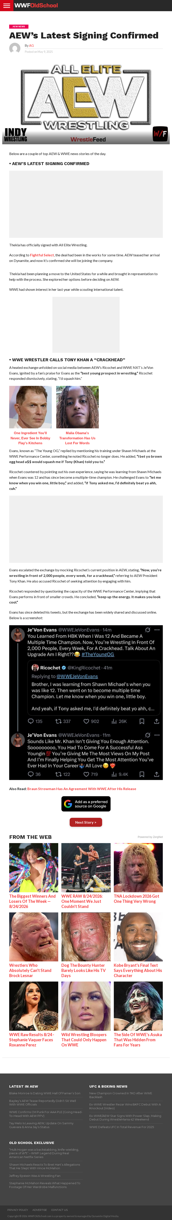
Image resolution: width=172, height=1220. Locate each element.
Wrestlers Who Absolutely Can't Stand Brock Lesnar (30, 970)
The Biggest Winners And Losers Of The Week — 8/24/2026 (32, 901)
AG (31, 45)
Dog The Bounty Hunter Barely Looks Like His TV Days (83, 970)
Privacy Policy (17, 1209)
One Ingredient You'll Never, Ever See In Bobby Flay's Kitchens (30, 438)
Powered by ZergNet (150, 837)
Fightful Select (42, 255)
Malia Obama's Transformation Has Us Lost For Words (77, 438)
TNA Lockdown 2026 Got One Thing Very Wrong (136, 899)
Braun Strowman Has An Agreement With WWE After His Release (81, 788)
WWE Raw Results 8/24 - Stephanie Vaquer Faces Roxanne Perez (31, 1039)
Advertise (39, 1209)
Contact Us (59, 1209)
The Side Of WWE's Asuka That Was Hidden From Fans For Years (138, 1039)
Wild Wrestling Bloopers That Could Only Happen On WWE (84, 1039)
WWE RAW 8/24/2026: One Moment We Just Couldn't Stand (82, 901)
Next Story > (86, 822)
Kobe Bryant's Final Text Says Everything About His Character (138, 970)
